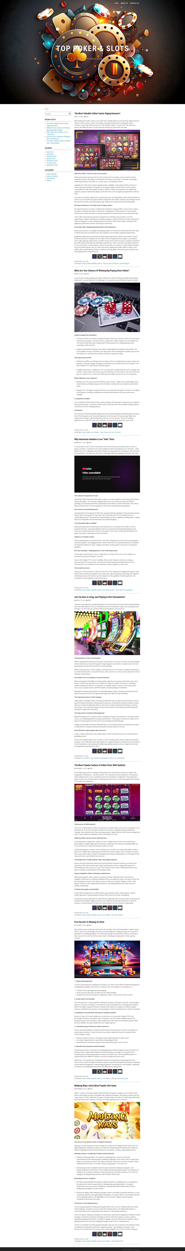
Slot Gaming (95, 432)
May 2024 (50, 152)
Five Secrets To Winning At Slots (89, 922)
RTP (113, 432)
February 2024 (51, 156)
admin (87, 116)
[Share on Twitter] (99, 256)
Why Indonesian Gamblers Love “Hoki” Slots (94, 439)
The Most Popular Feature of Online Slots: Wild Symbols (99, 765)
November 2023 (52, 161)
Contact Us (134, 3)
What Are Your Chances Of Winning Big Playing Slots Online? (101, 270)
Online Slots (108, 432)
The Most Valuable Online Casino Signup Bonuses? (97, 113)
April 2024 (50, 154)
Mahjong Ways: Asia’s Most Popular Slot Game (95, 1085)
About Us (124, 3)
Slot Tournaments (119, 758)
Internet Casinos (96, 263)
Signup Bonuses (124, 263)
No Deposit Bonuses (112, 263)
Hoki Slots (122, 590)
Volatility (118, 432)
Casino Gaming (86, 263)
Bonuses (117, 1078)
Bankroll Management (101, 758)
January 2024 (51, 158)
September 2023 (52, 165)
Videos (113, 590)
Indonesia (129, 590)
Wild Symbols (119, 915)
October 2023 (51, 163)
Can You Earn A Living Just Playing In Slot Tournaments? (99, 597)
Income (110, 758)
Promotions (124, 1078)
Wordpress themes (131, 1250)
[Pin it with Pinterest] (110, 256)
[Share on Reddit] (104, 256)
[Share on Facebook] (94, 256)
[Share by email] (120, 256)
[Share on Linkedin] (115, 256)
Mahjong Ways (119, 1241)
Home (116, 3)
